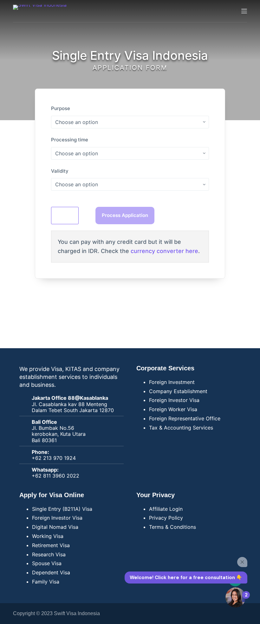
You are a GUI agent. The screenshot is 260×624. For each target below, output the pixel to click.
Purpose (60, 108)
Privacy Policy (166, 518)
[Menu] (244, 11)
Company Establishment (178, 391)
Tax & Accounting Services (181, 427)
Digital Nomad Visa (55, 527)
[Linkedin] (239, 613)
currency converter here (164, 251)
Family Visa (45, 581)
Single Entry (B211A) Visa (62, 509)
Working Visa (47, 536)
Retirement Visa (51, 545)
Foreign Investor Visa (174, 400)
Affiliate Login (166, 509)
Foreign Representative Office (184, 418)
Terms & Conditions (172, 527)
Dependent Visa (51, 572)
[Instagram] (222, 613)
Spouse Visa (47, 563)
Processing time (69, 140)
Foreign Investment (172, 382)
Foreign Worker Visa (173, 409)
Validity (59, 171)
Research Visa (49, 554)
